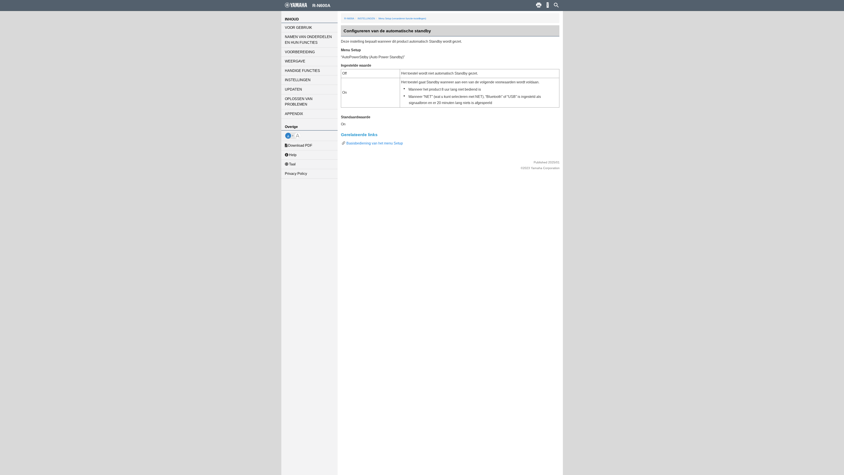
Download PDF (300, 145)
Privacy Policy (296, 173)
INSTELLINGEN (298, 80)
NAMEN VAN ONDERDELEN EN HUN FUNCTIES (308, 39)
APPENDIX (294, 114)
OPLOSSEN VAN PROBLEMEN (299, 101)
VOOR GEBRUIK (298, 27)
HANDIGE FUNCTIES (302, 71)
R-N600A (349, 18)
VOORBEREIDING (300, 52)
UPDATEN (293, 89)
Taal (292, 164)
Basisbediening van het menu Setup (374, 143)
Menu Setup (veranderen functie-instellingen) (402, 18)
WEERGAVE (295, 61)
